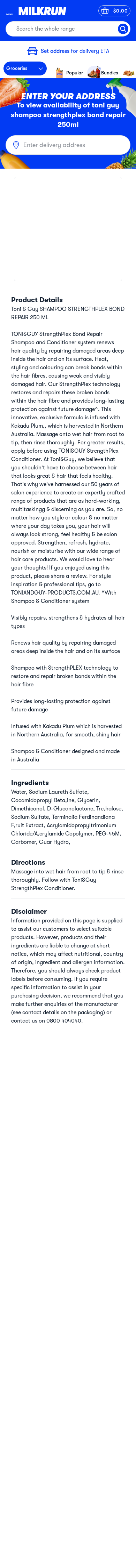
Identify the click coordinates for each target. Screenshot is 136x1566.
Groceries (16, 68)
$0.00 (120, 11)
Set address (55, 51)
